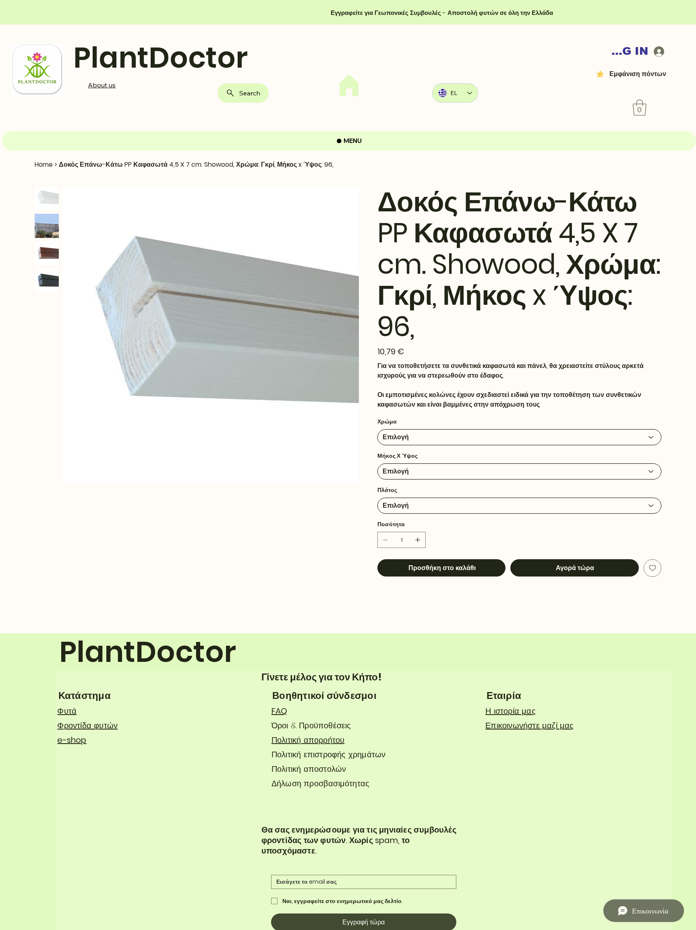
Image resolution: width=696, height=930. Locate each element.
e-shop (71, 740)
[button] (639, 107)
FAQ (279, 711)
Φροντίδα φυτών (87, 725)
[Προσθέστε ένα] (418, 540)
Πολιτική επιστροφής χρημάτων (328, 754)
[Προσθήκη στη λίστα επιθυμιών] (652, 568)
